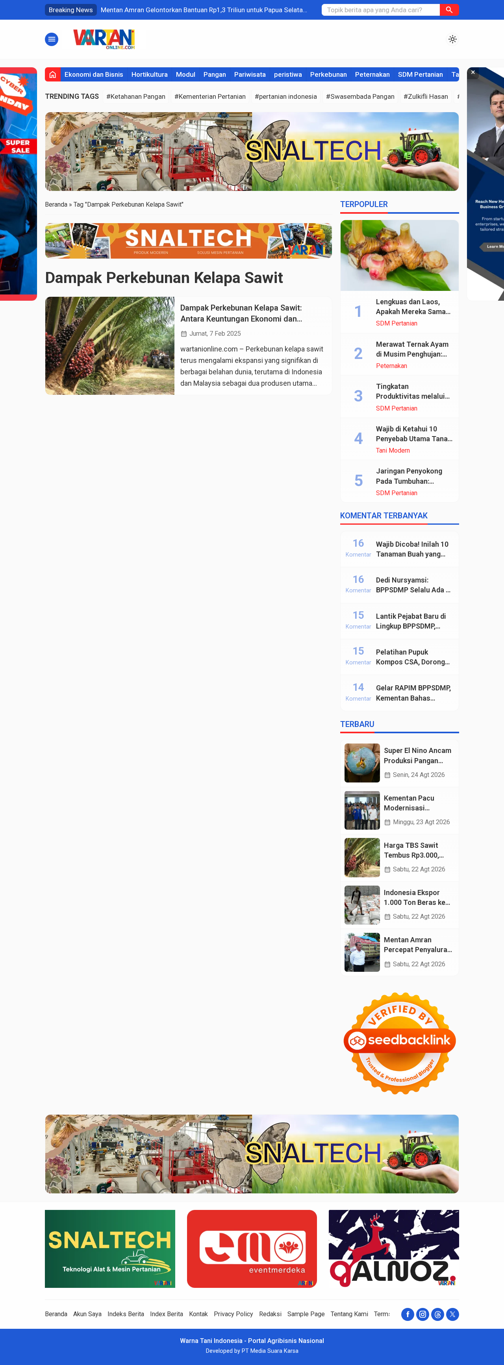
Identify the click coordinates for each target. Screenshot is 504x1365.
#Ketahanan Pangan (135, 96)
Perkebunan (328, 74)
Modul (185, 74)
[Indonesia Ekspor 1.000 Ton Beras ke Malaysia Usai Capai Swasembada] (362, 905)
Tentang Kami (349, 1314)
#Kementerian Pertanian (210, 96)
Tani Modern (393, 451)
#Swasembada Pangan (360, 96)
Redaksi (270, 1314)
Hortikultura (150, 74)
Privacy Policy (233, 1314)
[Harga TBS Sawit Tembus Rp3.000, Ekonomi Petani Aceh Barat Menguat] (362, 857)
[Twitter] (452, 1314)
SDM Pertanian (420, 74)
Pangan (215, 74)
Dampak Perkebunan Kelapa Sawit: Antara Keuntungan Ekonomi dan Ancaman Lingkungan (241, 318)
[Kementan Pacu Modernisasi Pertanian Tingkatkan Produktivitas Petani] (362, 810)
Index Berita (166, 1314)
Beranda (56, 1314)
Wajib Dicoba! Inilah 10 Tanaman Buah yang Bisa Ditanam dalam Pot (414, 554)
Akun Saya (87, 1314)
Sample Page (306, 1314)
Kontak (198, 1314)
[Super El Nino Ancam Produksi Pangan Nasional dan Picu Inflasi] (362, 763)
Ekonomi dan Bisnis (94, 74)
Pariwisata (250, 74)
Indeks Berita (125, 1314)
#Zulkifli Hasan (426, 96)
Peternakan (372, 74)
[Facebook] (407, 1314)
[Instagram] (422, 1314)
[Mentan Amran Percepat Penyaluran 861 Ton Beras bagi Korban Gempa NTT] (362, 952)
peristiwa (288, 74)
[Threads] (437, 1314)
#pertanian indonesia (286, 96)
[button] (449, 10)
